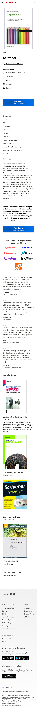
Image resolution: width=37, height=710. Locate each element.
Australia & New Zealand (10, 639)
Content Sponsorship (9, 629)
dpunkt (8, 88)
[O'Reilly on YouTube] (14, 594)
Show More (7, 154)
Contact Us (28, 608)
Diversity (5, 626)
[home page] (11, 2)
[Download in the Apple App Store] (8, 660)
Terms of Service (7, 701)
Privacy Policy (29, 614)
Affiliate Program (8, 623)
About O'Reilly (8, 604)
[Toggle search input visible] (34, 2)
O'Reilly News (6, 614)
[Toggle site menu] (2, 2)
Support (27, 604)
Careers (4, 611)
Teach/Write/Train (8, 608)
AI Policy (27, 617)
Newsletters (28, 611)
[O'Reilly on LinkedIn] (11, 594)
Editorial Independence (9, 703)
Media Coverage (8, 617)
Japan (4, 642)
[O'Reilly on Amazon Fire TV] (9, 678)
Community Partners (9, 620)
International (7, 635)
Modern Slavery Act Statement (11, 705)
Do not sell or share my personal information (15, 691)
